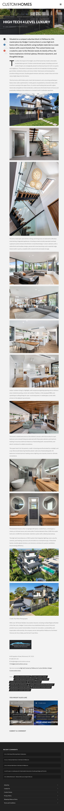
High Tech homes (34, 682)
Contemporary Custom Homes (47, 719)
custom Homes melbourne (22, 716)
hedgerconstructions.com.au (19, 664)
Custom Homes (10, 16)
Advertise (6, 785)
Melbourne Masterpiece (48, 722)
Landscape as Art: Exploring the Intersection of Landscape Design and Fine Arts (29, 771)
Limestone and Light (22, 722)
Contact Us (7, 788)
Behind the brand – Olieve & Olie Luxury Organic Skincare (19, 776)
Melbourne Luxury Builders (20, 690)
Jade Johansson (10, 26)
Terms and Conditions (9, 803)
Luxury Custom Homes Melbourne (41, 684)
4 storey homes (42, 679)
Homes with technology (18, 684)
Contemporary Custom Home (47, 714)
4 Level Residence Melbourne (25, 679)
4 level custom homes (22, 676)
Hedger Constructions (25, 16)
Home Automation (42, 16)
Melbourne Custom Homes (41, 687)
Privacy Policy (8, 795)
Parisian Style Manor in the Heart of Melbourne (19, 759)
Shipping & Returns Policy (11, 799)
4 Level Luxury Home (39, 676)
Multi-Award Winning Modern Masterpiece (16, 754)
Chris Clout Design (43, 716)
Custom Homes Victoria (21, 719)
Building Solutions (19, 714)
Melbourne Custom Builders (20, 687)
